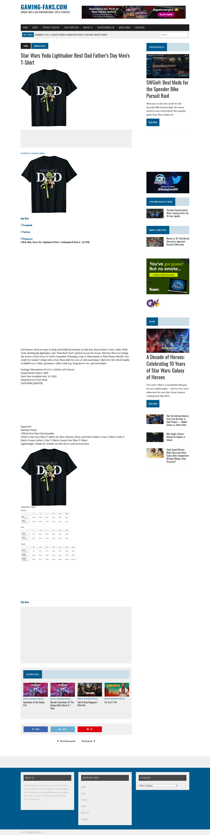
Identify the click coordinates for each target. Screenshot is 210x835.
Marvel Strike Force (157, 229)
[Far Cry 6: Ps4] (117, 694)
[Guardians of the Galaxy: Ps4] (35, 694)
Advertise (85, 812)
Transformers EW (105, 27)
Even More (140, 27)
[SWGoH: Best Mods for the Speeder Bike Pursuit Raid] (167, 76)
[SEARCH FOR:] (173, 34)
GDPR (83, 806)
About (35, 27)
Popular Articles (156, 46)
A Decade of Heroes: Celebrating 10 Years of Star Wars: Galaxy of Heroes (165, 367)
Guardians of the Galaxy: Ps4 (34, 704)
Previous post (67, 741)
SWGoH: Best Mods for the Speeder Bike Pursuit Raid (167, 88)
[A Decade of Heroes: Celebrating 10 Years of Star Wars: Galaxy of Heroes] (167, 350)
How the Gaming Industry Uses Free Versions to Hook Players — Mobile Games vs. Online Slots (177, 420)
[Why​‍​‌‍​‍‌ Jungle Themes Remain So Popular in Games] (155, 440)
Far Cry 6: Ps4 (111, 702)
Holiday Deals (36, 699)
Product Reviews (51, 27)
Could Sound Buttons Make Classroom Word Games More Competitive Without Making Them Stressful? (177, 455)
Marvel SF (88, 27)
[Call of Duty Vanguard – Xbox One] (90, 694)
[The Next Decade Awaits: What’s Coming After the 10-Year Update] (155, 216)
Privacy (84, 799)
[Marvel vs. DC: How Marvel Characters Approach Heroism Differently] (155, 244)
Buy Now (25, 218)
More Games (124, 27)
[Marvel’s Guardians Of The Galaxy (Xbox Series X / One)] (62, 694)
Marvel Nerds (38, 153)
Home (25, 27)
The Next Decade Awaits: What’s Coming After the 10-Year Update (177, 213)
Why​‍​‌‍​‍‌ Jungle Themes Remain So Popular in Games (175, 437)
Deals (26, 699)
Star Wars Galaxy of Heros (160, 201)
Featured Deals (32, 674)
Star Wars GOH (71, 27)
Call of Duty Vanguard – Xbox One (88, 704)
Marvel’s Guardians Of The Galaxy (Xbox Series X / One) (62, 705)
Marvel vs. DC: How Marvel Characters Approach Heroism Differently (177, 241)
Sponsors (85, 819)
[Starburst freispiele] (153, 307)
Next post (87, 741)
